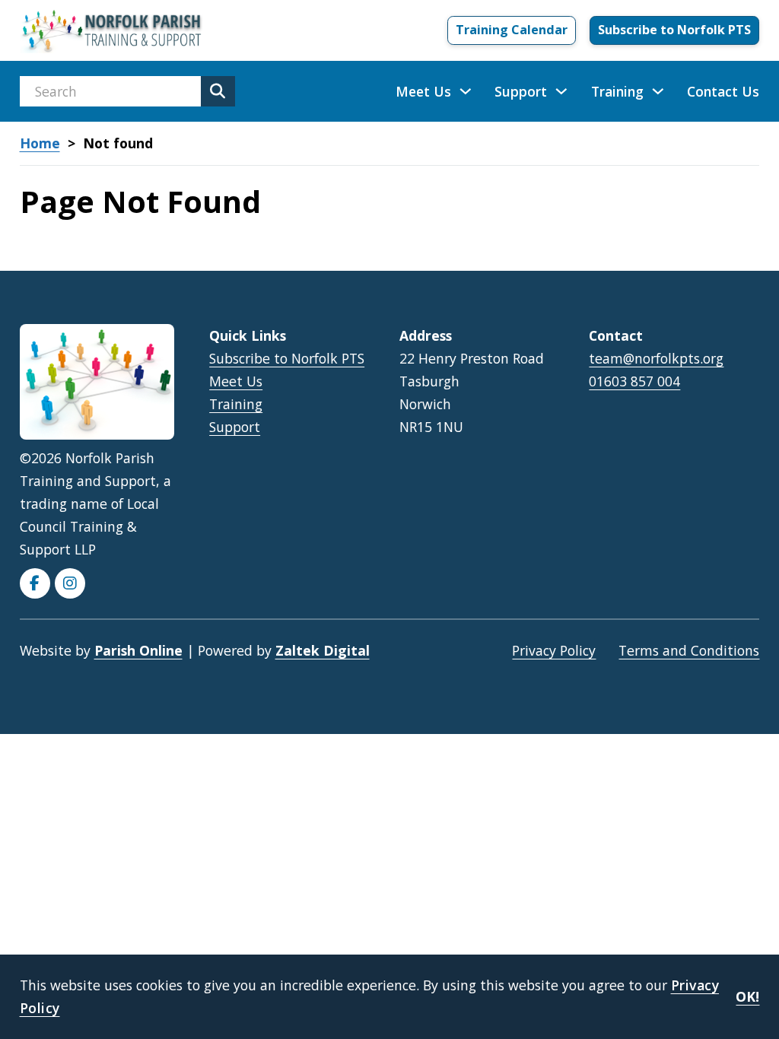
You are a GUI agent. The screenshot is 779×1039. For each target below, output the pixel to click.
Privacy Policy (554, 650)
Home (40, 143)
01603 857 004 (634, 381)
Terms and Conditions (688, 650)
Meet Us (423, 91)
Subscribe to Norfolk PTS (674, 29)
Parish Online (138, 650)
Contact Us (723, 91)
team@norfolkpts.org (656, 358)
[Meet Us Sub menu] (465, 91)
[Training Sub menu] (658, 91)
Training (617, 91)
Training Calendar (512, 29)
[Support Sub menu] (561, 91)
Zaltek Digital (322, 650)
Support (520, 91)
